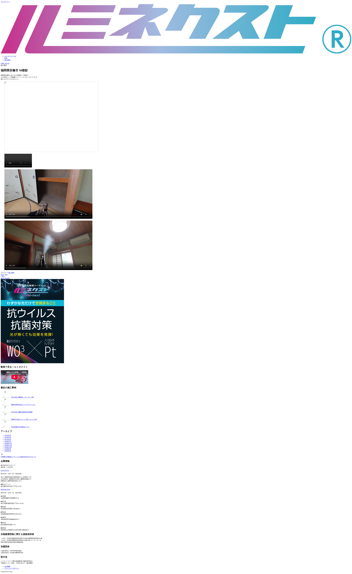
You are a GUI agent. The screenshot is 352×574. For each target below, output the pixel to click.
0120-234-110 (5, 470)
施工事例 (7, 60)
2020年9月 (7, 449)
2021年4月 (7, 435)
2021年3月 (7, 437)
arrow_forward (5, 278)
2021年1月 (7, 441)
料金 (5, 58)
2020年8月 (7, 451)
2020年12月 (8, 443)
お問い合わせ (5, 63)
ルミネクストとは (10, 56)
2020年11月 (8, 445)
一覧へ (3, 276)
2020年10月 (8, 447)
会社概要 (7, 566)
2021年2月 (7, 439)
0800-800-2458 (5, 489)
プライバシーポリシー (11, 568)
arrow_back (4, 274)
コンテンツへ (5, 1)
